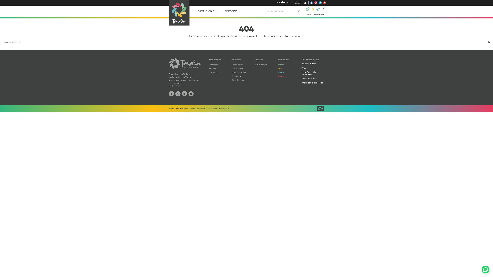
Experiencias (206, 11)
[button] (485, 269)
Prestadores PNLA (309, 78)
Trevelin (259, 59)
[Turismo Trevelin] (179, 13)
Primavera (282, 76)
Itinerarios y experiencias (312, 83)
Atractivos (213, 68)
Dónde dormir (237, 64)
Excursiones (213, 64)
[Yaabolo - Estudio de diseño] (320, 108)
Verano (281, 64)
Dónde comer (237, 68)
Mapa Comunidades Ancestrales (310, 73)
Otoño (280, 68)
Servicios (231, 11)
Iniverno (281, 72)
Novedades (261, 64)
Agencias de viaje (239, 72)
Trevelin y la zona (308, 64)
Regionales (236, 76)
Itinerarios (212, 72)
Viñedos (305, 68)
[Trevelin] (185, 63)
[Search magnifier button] (299, 11)
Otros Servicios (238, 80)
